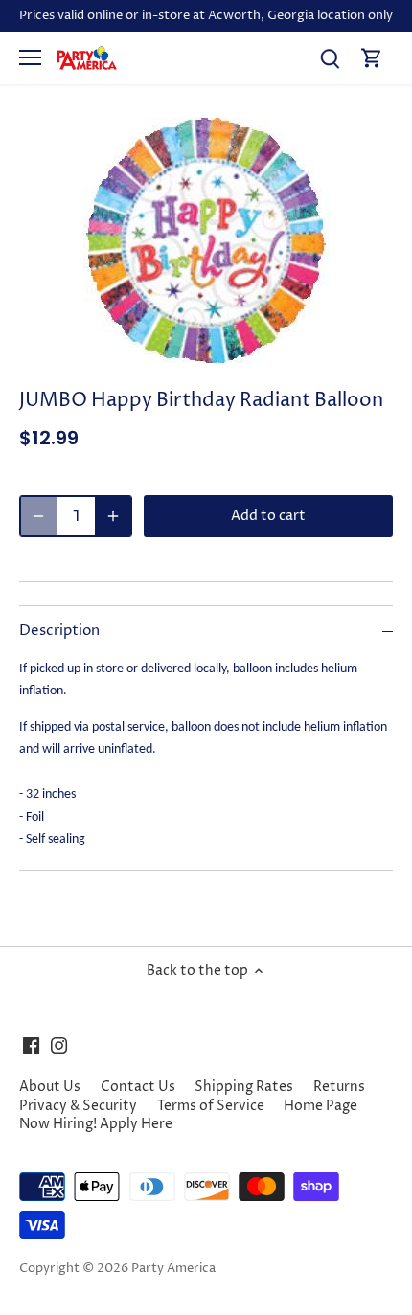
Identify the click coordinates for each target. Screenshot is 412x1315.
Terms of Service (210, 1106)
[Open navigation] (30, 57)
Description (59, 631)
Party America (173, 1268)
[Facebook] (31, 1044)
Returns (339, 1086)
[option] (206, 240)
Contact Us (138, 1086)
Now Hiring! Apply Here (95, 1124)
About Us (49, 1086)
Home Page (320, 1106)
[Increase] (113, 516)
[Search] (330, 58)
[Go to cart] (371, 58)
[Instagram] (59, 1044)
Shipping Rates (244, 1086)
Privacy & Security (78, 1106)
